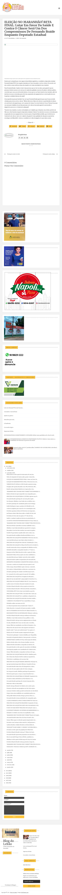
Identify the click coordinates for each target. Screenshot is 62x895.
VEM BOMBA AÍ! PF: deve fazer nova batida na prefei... (21, 591)
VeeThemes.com (24, 892)
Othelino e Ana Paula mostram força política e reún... (20, 618)
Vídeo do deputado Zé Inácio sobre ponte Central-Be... (21, 477)
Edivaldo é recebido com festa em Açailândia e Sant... (21, 712)
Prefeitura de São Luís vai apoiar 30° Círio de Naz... (20, 516)
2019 (7, 775)
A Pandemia (7, 423)
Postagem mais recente (13, 154)
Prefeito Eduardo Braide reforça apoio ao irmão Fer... (21, 586)
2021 (7, 770)
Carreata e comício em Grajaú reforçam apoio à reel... (21, 564)
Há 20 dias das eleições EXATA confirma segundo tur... (21, 656)
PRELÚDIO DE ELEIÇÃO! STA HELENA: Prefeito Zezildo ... (21, 598)
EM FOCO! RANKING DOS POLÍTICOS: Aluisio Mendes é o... (22, 610)
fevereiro (9, 764)
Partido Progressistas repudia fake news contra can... (21, 533)
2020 (7, 773)
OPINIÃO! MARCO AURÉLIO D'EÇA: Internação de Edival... (22, 639)
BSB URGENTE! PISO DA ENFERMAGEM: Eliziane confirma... (22, 613)
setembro (9, 473)
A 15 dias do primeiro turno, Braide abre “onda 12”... (20, 605)
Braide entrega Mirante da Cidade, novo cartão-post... (21, 686)
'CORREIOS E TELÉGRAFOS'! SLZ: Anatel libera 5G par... (21, 601)
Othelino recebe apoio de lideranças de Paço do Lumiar (21, 739)
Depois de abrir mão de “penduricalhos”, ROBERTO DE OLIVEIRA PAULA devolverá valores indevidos (31, 839)
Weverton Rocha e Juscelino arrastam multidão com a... (21, 525)
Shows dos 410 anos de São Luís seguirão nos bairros (20, 627)
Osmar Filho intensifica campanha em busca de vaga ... (21, 652)
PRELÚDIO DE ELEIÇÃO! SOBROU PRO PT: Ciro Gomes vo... (22, 581)
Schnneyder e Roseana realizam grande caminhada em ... (22, 746)
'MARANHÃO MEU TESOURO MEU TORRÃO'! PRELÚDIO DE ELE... (24, 523)
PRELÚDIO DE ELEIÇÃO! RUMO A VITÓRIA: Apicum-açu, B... (22, 496)
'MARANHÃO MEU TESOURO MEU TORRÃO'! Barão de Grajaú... (23, 715)
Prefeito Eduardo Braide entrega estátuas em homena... (21, 615)
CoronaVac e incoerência (10, 411)
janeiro (9, 767)
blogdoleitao (12, 38)
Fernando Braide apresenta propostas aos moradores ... (21, 734)
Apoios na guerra (8, 415)
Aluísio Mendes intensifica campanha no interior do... (21, 644)
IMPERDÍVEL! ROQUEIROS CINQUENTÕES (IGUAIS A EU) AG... (23, 562)
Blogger (14, 885)
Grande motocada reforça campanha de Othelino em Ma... (22, 547)
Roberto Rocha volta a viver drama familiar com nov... (21, 642)
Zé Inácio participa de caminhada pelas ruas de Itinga (21, 503)
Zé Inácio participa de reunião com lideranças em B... (21, 571)
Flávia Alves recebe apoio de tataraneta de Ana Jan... (20, 474)
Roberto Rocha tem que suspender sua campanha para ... (22, 494)
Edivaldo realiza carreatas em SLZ (16, 603)
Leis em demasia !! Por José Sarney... (13, 408)
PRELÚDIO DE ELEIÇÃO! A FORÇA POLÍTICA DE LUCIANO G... (23, 545)
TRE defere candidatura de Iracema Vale (17, 659)
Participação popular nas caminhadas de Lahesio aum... (21, 649)
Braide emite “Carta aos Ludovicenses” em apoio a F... (21, 630)
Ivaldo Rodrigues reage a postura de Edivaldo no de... (21, 506)
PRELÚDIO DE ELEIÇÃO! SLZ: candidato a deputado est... (21, 596)
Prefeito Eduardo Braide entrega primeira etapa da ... (21, 742)
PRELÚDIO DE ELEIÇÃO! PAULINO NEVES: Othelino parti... (22, 654)
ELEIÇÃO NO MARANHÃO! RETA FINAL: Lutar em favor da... (22, 479)
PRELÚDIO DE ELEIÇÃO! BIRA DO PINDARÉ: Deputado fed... (22, 676)
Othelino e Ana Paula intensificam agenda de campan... (21, 528)
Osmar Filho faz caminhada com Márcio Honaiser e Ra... (21, 625)
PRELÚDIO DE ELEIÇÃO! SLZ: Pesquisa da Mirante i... (20, 576)
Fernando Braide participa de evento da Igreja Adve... (21, 681)
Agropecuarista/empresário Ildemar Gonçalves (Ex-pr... (21, 664)
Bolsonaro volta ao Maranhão (14, 683)
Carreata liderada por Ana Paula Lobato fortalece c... (20, 540)
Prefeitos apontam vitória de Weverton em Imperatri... (21, 511)
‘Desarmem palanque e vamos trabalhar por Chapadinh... (22, 635)
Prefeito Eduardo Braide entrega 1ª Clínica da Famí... (21, 732)
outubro (9, 470)
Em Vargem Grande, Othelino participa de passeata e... (21, 671)
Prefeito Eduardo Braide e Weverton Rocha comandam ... (22, 588)
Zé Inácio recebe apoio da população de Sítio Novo (20, 729)
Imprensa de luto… (9, 431)
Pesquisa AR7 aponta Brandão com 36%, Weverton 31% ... (22, 486)
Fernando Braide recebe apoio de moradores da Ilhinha (21, 647)
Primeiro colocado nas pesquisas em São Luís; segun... (21, 688)
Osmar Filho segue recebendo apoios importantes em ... (21, 720)
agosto (9, 750)
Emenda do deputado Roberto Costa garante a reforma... (22, 637)
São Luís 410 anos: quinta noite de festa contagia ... (20, 669)
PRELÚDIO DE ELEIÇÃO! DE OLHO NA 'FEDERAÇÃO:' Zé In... (22, 542)
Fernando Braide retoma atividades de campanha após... (22, 698)
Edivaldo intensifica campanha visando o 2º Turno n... (21, 550)
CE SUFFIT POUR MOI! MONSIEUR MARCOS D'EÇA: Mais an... (23, 520)
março (8, 762)
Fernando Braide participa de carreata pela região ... (20, 499)
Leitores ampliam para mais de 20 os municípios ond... (21, 508)
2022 (7, 466)
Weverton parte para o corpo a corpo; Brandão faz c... (21, 674)
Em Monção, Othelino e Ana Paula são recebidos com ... (21, 501)
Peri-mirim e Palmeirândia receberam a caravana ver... (21, 569)
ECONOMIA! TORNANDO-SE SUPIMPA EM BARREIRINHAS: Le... (23, 710)
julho (8, 752)
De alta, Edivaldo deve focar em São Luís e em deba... (21, 623)
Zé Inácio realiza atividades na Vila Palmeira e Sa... (20, 678)
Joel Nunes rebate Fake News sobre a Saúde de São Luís (21, 513)
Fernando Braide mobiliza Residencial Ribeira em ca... (21, 535)
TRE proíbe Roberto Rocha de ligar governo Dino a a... (21, 695)
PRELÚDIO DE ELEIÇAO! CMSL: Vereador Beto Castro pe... (22, 593)
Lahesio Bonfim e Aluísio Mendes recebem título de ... (21, 725)
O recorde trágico (8, 427)
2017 (7, 780)
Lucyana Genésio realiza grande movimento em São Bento (22, 691)
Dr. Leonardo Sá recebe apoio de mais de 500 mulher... (21, 574)
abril (8, 760)
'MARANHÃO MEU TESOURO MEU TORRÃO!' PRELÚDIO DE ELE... (24, 744)
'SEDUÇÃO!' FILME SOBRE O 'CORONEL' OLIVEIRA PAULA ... (22, 727)
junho (8, 755)
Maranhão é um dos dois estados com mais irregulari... (21, 530)
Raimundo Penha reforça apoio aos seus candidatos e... (21, 554)
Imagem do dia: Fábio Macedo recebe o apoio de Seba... (21, 552)
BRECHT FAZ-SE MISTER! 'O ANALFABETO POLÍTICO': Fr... (22, 579)
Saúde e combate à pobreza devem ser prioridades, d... (21, 518)
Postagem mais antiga (49, 154)
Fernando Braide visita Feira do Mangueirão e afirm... (21, 666)
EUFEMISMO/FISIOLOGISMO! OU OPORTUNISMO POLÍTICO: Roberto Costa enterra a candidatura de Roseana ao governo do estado (32, 439)
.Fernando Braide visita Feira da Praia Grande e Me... (20, 717)
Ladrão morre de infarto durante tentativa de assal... (21, 584)
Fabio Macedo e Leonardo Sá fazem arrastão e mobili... (21, 608)
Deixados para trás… (9, 419)
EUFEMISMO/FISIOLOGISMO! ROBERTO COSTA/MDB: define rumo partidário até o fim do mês (29, 435)
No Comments (23, 38)
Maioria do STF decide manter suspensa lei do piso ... (21, 632)
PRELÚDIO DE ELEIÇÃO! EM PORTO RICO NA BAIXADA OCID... (23, 705)
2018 (7, 778)
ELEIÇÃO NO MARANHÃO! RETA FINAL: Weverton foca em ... (22, 481)
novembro (10, 468)
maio (8, 757)
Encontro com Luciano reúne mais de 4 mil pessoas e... (21, 722)
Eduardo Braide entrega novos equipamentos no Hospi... (22, 620)
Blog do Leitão (8, 842)
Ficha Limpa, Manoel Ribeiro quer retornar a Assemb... (21, 567)
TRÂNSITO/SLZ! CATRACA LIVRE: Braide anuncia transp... (22, 484)
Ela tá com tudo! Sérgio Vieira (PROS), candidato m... (20, 737)
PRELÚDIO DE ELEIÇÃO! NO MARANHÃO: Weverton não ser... (22, 537)
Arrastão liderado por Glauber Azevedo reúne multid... (21, 557)
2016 (7, 783)
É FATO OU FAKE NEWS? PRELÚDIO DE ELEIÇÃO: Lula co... (22, 708)
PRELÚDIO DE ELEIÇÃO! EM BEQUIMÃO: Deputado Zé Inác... (22, 703)
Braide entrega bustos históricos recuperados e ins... (20, 489)
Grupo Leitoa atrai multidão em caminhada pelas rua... (21, 693)
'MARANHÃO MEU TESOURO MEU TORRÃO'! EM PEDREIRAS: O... (23, 491)
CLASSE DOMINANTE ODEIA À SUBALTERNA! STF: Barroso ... (22, 700)
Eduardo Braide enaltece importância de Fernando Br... (21, 559)
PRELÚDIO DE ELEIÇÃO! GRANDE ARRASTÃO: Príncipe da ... (22, 661)
